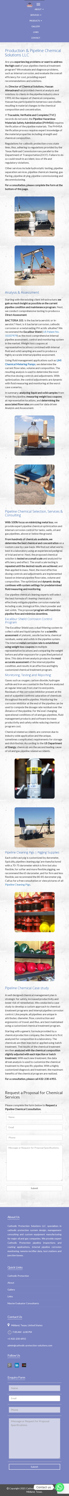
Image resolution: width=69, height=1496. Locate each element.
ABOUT (38, 9)
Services (35, 15)
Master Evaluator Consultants (23, 1303)
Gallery (35, 26)
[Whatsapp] (59, 1487)
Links (36, 32)
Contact (35, 38)
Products (34, 21)
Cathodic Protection (18, 1275)
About (11, 1282)
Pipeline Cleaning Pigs (17, 884)
